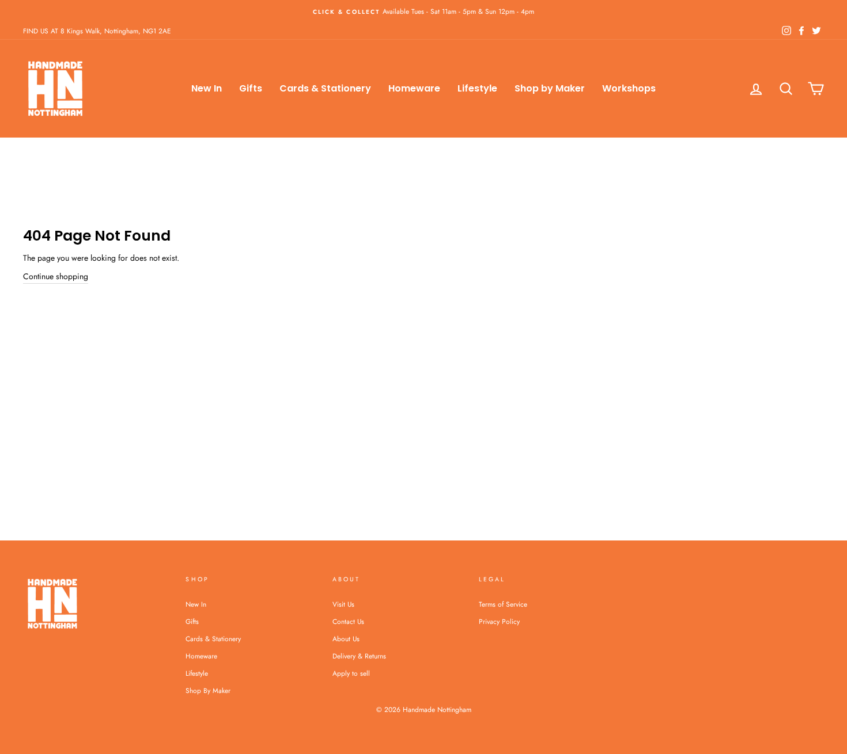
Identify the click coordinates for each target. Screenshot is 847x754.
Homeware (414, 88)
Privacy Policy (499, 621)
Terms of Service (503, 604)
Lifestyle (477, 88)
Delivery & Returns (359, 656)
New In (206, 88)
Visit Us (343, 604)
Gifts (250, 88)
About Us (346, 638)
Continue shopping (55, 276)
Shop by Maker (550, 88)
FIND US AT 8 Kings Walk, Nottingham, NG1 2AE (97, 31)
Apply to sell (351, 673)
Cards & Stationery (325, 88)
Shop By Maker (208, 690)
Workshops (629, 88)
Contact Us (348, 621)
